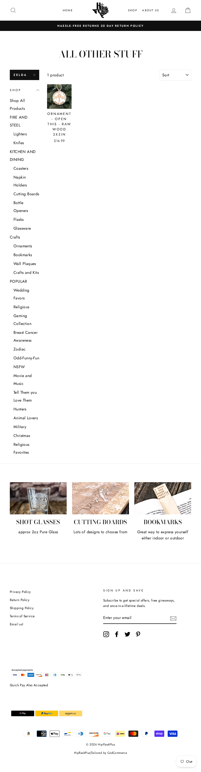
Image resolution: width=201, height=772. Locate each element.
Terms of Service (22, 616)
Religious (21, 307)
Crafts (15, 237)
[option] (100, 25)
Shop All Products (17, 104)
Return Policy (19, 599)
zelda (20, 75)
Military (19, 427)
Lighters (20, 134)
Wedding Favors (21, 294)
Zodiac (19, 349)
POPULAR (18, 281)
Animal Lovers (25, 418)
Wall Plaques (24, 264)
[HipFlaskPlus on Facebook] (117, 634)
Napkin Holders (20, 181)
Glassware (22, 228)
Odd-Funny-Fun (26, 358)
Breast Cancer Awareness (25, 336)
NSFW (19, 367)
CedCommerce (117, 753)
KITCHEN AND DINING (23, 155)
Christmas (21, 435)
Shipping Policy (22, 607)
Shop (132, 10)
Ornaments (22, 246)
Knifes (18, 143)
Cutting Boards (26, 194)
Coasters (20, 168)
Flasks (18, 219)
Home (68, 10)
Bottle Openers (20, 206)
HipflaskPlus (82, 753)
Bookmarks (22, 255)
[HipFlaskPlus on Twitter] (127, 634)
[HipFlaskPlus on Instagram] (106, 634)
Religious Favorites (21, 448)
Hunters (19, 409)
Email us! (17, 624)
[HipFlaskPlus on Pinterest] (138, 634)
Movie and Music (22, 379)
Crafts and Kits (26, 272)
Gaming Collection (22, 319)
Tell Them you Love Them (25, 396)
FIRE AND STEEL (18, 121)
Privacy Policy (20, 591)
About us (150, 10)
